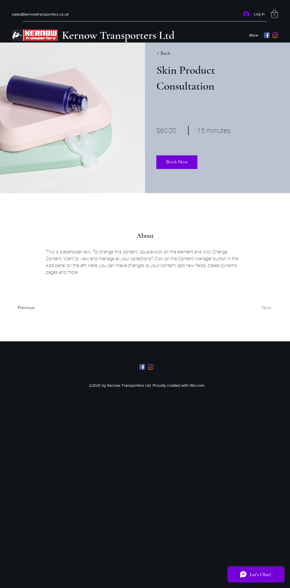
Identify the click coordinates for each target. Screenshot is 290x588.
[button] (274, 14)
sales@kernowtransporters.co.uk (40, 14)
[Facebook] (267, 35)
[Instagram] (275, 35)
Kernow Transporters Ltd (118, 35)
